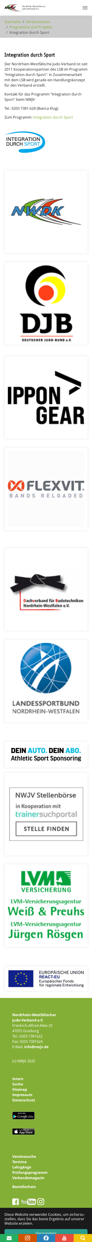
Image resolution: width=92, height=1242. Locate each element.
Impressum (22, 1094)
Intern (17, 1078)
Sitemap (19, 1089)
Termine (19, 1161)
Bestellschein (24, 1186)
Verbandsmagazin (28, 1177)
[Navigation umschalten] (85, 8)
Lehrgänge (21, 1167)
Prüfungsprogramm (30, 1172)
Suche (17, 1084)
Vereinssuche (24, 1156)
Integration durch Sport (53, 117)
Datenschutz (23, 1100)
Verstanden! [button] (46, 1233)
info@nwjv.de (36, 1046)
